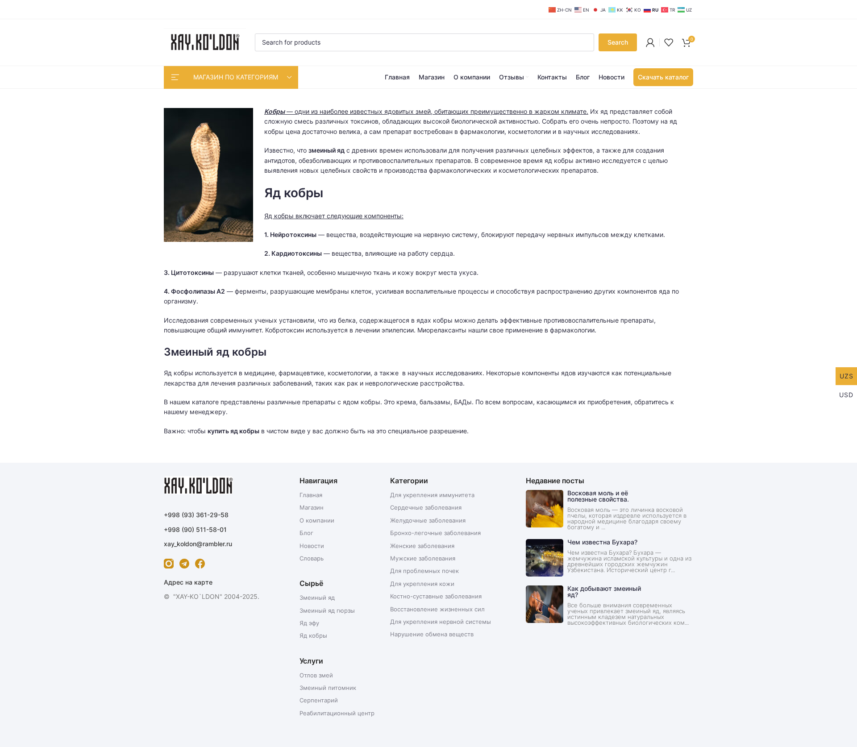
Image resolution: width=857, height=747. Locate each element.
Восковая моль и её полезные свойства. (598, 496)
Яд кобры (313, 635)
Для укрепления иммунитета (432, 494)
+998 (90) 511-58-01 (195, 529)
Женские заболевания (422, 545)
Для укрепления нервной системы (440, 621)
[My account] (650, 42)
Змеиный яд (317, 597)
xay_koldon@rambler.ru (198, 544)
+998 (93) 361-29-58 (196, 515)
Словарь (312, 558)
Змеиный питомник (328, 687)
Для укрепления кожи (422, 583)
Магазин (312, 507)
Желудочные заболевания (428, 520)
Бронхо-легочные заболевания (435, 532)
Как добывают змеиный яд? (604, 591)
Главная (311, 494)
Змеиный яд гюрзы (327, 610)
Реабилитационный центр (337, 713)
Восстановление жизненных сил (437, 609)
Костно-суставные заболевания (436, 596)
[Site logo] (205, 42)
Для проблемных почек (424, 570)
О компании (317, 520)
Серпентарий (319, 700)
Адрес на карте (188, 582)
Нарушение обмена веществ (432, 634)
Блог (306, 532)
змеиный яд (326, 150)
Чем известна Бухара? (602, 542)
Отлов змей (316, 675)
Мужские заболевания (422, 558)
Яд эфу (309, 623)
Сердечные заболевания (426, 507)
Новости (312, 545)
